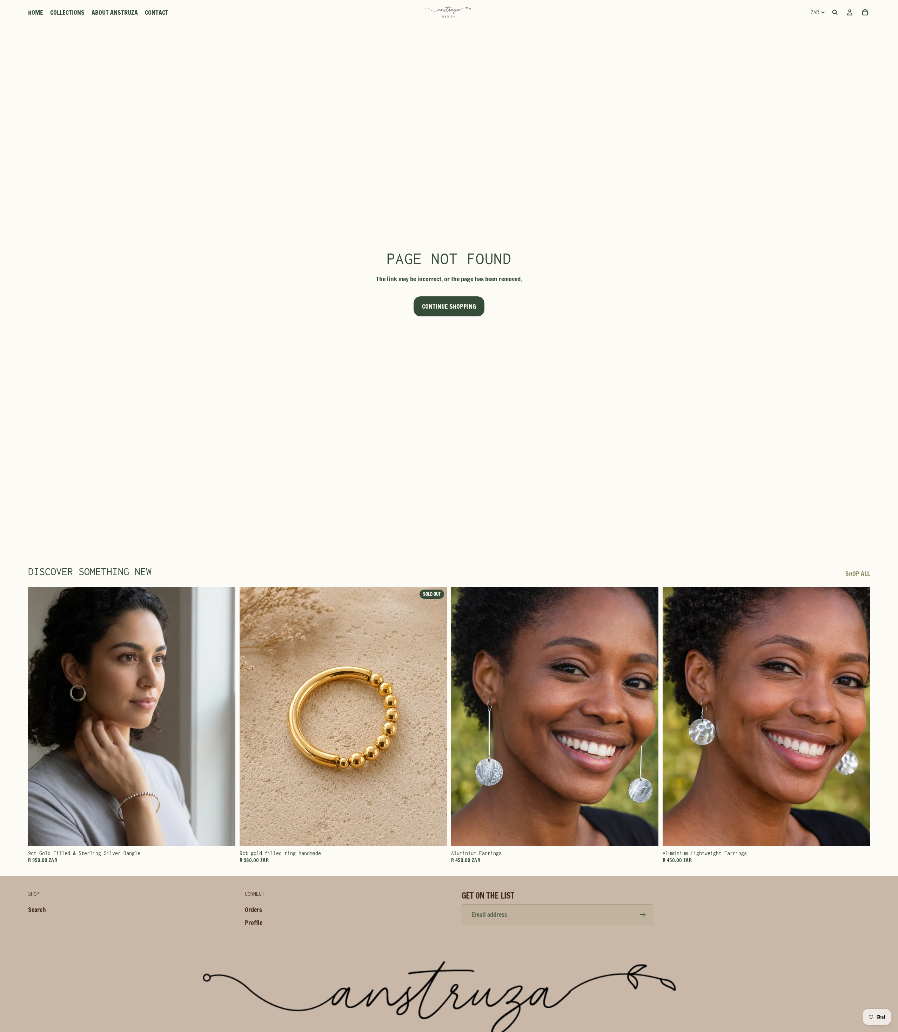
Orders (253, 909)
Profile (253, 922)
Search (37, 909)
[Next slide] (224, 716)
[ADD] (224, 835)
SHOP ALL (857, 573)
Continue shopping (449, 306)
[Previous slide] (38, 716)
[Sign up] (642, 914)
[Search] (835, 12)
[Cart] (865, 12)
